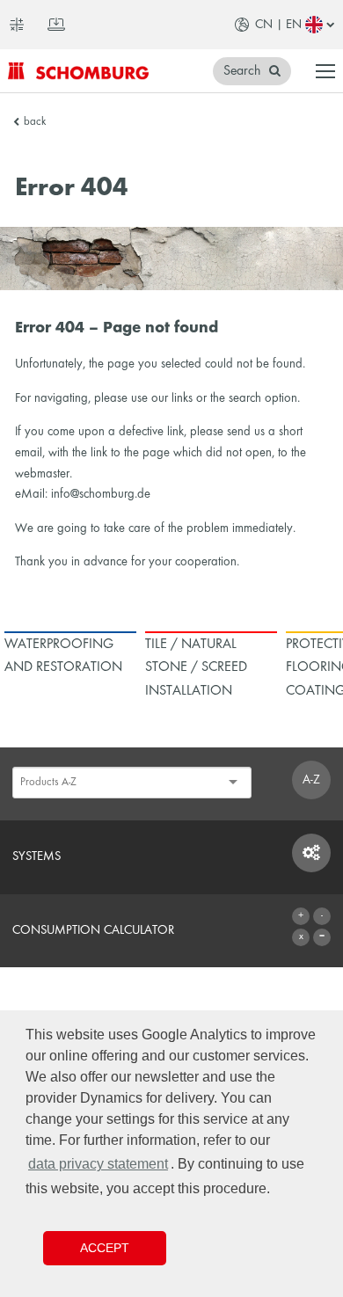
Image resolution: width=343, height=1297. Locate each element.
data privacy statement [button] (98, 1163)
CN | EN (278, 24)
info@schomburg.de (100, 494)
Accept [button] (104, 1248)
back (35, 122)
